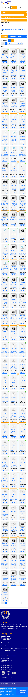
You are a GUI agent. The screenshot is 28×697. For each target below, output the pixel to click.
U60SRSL (22, 415)
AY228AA (4, 56)
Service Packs (16, 29)
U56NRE (4, 285)
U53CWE (22, 187)
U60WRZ (13, 546)
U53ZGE (5, 252)
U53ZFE (22, 236)
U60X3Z (13, 578)
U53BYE (5, 138)
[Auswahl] (3, 7)
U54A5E (14, 252)
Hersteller (4, 36)
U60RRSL (22, 334)
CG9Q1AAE (13, 73)
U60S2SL (13, 366)
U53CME (4, 171)
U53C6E (4, 154)
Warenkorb (4, 20)
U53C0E (22, 138)
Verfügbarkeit (12, 36)
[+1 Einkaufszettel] (3, 62)
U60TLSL (4, 497)
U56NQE (22, 268)
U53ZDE (13, 236)
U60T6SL (4, 464)
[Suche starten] (25, 15)
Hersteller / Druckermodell (8, 17)
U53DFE (22, 203)
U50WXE (22, 89)
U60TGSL (13, 480)
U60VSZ (13, 529)
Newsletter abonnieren (8, 677)
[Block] (12, 40)
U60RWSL (13, 350)
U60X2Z (4, 578)
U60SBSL (22, 383)
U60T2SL (13, 448)
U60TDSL (4, 480)
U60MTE (4, 317)
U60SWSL (13, 431)
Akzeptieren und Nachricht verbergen (22, 692)
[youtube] (14, 674)
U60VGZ (22, 497)
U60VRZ (4, 529)
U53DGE (4, 220)
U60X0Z (13, 562)
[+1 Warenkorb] (6, 62)
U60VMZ (4, 513)
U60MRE (13, 301)
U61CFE (5, 595)
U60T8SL (13, 464)
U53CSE (5, 186)
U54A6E (22, 252)
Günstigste (20, 36)
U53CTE (13, 187)
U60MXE (4, 334)
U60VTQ (22, 529)
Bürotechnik (8, 29)
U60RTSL (5, 350)
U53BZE (14, 138)
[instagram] (8, 674)
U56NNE (13, 268)
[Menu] (5, 7)
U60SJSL (22, 399)
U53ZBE (22, 220)
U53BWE (13, 122)
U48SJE (13, 89)
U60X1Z (22, 562)
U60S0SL (4, 366)
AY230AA (22, 56)
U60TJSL (22, 480)
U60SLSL (5, 415)
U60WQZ (5, 546)
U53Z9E (13, 220)
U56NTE (22, 285)
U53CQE (13, 171)
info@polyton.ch (7, 669)
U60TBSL (22, 464)
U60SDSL (4, 399)
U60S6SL (5, 383)
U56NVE (4, 301)
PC (22, 29)
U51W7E (13, 105)
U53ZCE (4, 236)
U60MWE (22, 317)
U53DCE (5, 203)
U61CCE (22, 578)
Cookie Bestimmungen (5, 695)
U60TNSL (13, 497)
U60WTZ (4, 562)
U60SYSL (22, 431)
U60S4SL (22, 366)
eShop (2, 29)
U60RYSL (22, 350)
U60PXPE (13, 333)
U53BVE (4, 122)
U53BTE (22, 105)
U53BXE (22, 122)
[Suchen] (15, 7)
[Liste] (9, 40)
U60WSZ (22, 546)
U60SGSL (13, 399)
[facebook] (3, 674)
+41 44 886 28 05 (7, 665)
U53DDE (13, 203)
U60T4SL (22, 448)
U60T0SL (5, 448)
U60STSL (4, 431)
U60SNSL (13, 415)
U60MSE (22, 301)
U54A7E (4, 268)
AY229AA (13, 56)
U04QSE (4, 89)
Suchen (3, 12)
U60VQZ (22, 513)
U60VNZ (13, 513)
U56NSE (13, 285)
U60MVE (13, 317)
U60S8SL (13, 383)
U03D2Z (22, 73)
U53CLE (22, 154)
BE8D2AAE (4, 73)
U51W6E (4, 105)
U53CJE (13, 154)
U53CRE (22, 171)
